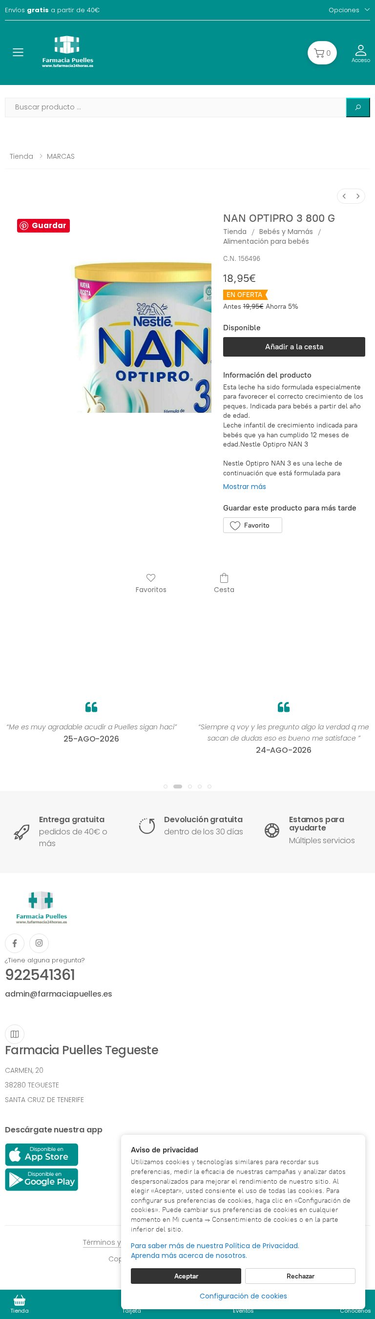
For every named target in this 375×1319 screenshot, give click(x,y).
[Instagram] (39, 943)
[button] (322, 52)
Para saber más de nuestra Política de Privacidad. (215, 1246)
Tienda (21, 156)
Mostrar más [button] (244, 486)
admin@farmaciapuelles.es (58, 994)
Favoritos (151, 589)
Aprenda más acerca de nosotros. (189, 1255)
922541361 (40, 974)
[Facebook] (14, 943)
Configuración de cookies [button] (243, 1296)
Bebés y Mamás (286, 231)
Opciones (344, 10)
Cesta (224, 589)
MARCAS (61, 156)
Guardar (49, 225)
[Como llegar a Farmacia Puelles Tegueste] (14, 1034)
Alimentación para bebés (266, 241)
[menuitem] (344, 196)
